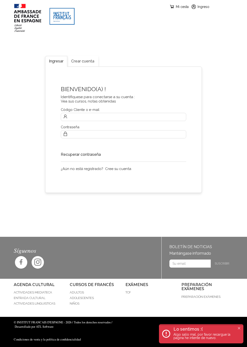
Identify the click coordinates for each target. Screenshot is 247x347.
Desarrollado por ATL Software (34, 326)
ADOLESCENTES (82, 298)
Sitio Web (23, 42)
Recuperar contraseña (81, 154)
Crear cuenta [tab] (82, 61)
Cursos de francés (105, 42)
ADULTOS (77, 292)
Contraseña (70, 127)
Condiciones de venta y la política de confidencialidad (47, 339)
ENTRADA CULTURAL (29, 298)
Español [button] (226, 6)
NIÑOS (74, 303)
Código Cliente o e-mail (80, 110)
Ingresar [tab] (56, 61)
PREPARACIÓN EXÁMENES (183, 42)
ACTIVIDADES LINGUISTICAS (34, 303)
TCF (128, 292)
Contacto (223, 42)
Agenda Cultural (58, 42)
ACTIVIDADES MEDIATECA (33, 292)
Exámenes (143, 42)
